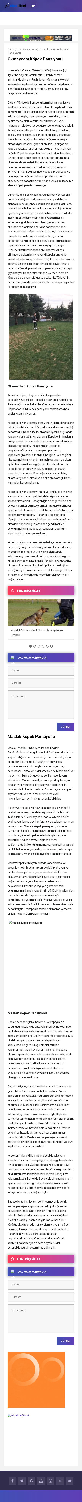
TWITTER (22, 1481)
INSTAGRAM (50, 1481)
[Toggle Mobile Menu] (33, 5)
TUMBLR (60, 1481)
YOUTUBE (41, 1481)
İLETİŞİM (69, 1481)
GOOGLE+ (31, 1481)
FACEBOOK (12, 1481)
